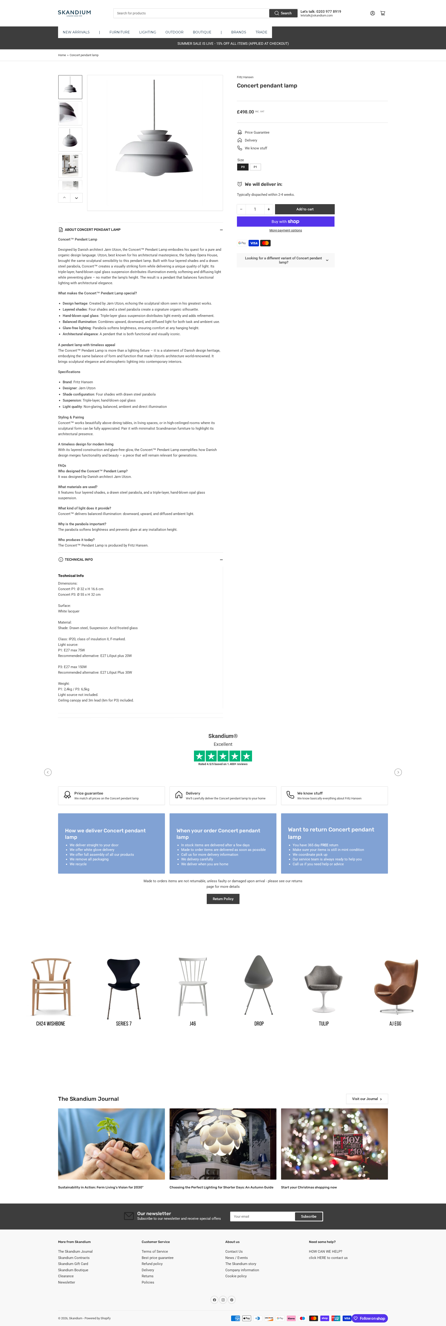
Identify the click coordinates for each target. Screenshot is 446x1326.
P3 (243, 167)
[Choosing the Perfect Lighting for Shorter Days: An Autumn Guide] (223, 1144)
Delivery (148, 1270)
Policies (148, 1282)
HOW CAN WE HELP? (325, 1251)
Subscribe (308, 1216)
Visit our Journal (365, 1099)
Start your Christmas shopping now (309, 1187)
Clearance (66, 1276)
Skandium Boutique (73, 1270)
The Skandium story (240, 1264)
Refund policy (152, 1264)
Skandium (75, 1318)
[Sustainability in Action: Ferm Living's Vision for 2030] (111, 1144)
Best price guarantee (158, 1258)
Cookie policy (236, 1276)
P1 (255, 167)
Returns (148, 1276)
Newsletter (66, 1282)
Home (62, 55)
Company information (242, 1270)
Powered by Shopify (98, 1318)
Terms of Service (155, 1251)
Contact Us (234, 1251)
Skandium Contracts (74, 1258)
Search (286, 13)
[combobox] (205, 13)
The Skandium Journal (75, 1251)
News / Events (236, 1258)
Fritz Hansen (245, 77)
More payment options (285, 230)
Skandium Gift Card (73, 1264)
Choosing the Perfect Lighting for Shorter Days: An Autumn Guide (221, 1187)
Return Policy (223, 899)
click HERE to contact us (328, 1258)
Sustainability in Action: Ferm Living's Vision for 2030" (101, 1187)
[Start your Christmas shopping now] (334, 1144)
